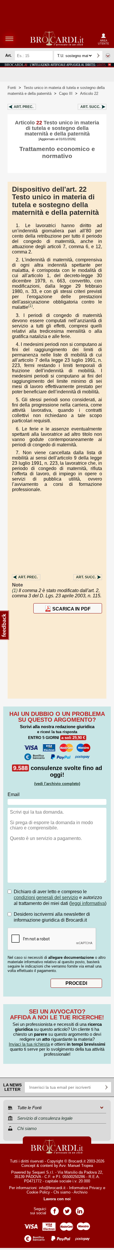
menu (9, 38)
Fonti (12, 87)
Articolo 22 (89, 93)
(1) (30, 306)
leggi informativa (88, 903)
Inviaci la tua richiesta (29, 1044)
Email (14, 794)
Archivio (80, 1192)
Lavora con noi (57, 1199)
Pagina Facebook (55, 1209)
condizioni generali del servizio (46, 897)
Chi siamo (61, 1192)
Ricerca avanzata (108, 55)
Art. (23, 107)
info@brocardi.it (52, 1188)
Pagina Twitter (67, 1209)
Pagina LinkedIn (80, 1209)
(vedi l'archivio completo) (57, 783)
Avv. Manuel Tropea (76, 1165)
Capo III (65, 93)
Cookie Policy (38, 1192)
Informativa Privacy (85, 1188)
